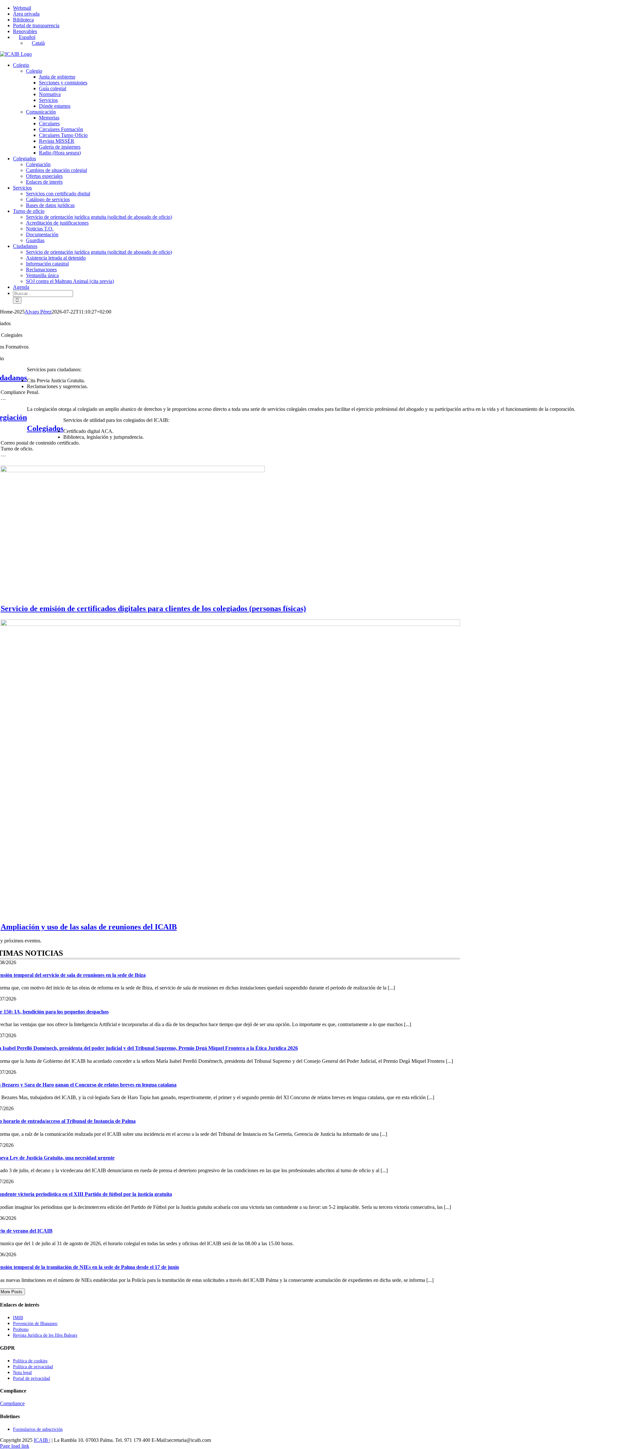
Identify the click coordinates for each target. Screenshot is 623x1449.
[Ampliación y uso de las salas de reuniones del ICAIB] (230, 624)
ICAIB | (42, 1440)
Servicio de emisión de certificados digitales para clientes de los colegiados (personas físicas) (153, 608)
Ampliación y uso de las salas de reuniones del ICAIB (89, 927)
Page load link (14, 1446)
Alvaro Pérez (38, 311)
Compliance (12, 1403)
